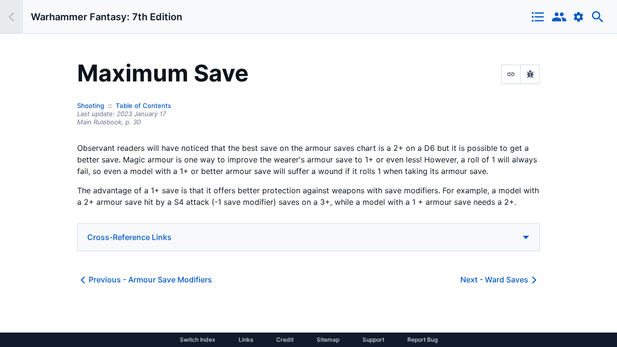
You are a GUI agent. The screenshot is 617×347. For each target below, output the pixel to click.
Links (246, 339)
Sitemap (328, 339)
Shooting (90, 105)
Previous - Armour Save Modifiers (150, 279)
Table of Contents (143, 105)
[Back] (11, 16)
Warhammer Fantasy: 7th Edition (106, 17)
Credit (285, 339)
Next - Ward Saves (494, 279)
